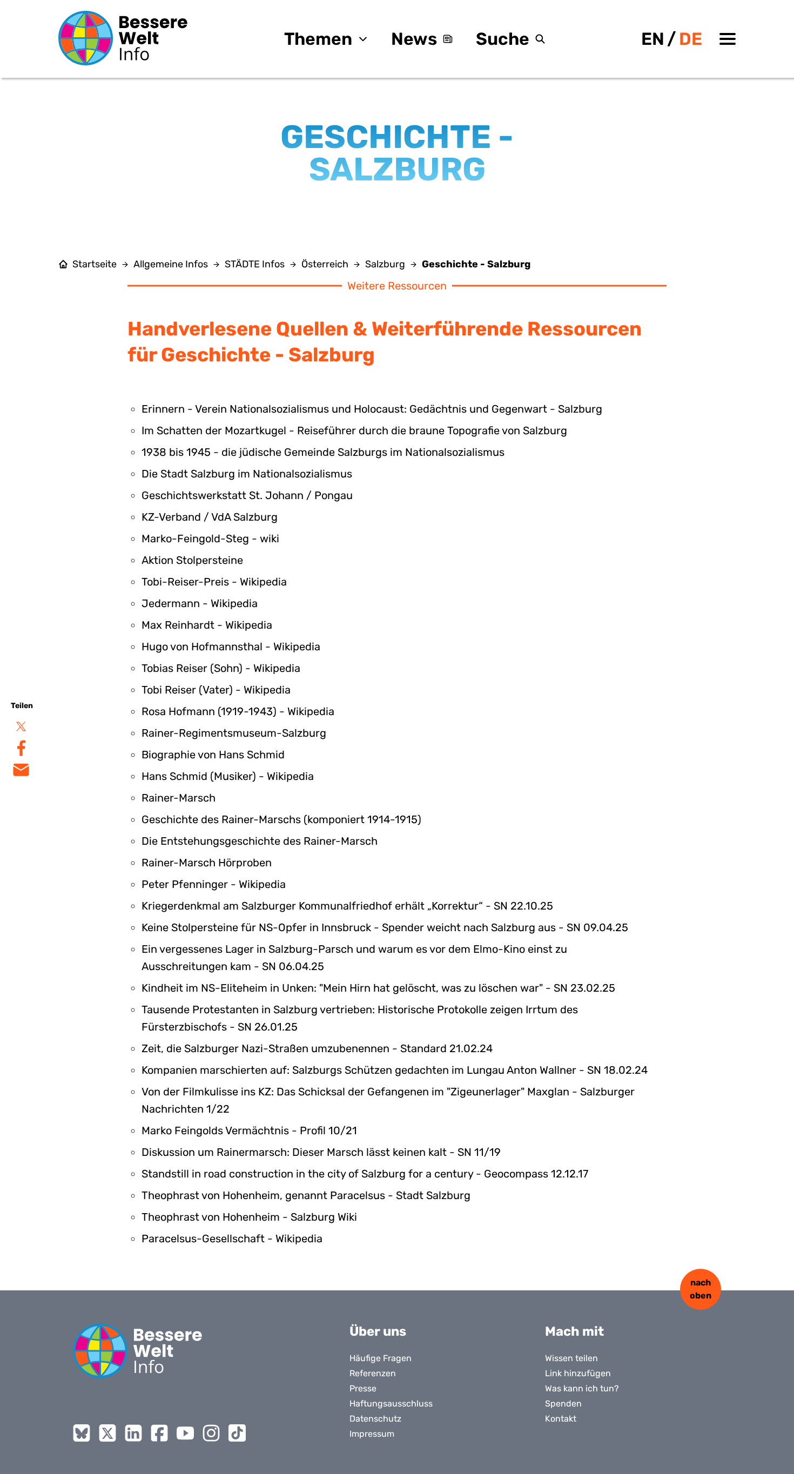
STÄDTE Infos (255, 264)
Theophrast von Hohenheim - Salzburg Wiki (249, 1216)
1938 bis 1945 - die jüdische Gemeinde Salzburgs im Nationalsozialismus (323, 452)
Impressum (371, 1434)
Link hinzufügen (578, 1373)
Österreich (324, 264)
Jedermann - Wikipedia (200, 603)
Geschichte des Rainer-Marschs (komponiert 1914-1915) (281, 819)
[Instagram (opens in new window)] (211, 1433)
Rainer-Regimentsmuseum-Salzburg (234, 732)
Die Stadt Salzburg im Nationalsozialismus (247, 473)
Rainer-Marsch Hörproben (207, 862)
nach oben (700, 1289)
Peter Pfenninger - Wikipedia (214, 884)
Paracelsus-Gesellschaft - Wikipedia (232, 1238)
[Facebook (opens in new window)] (159, 1433)
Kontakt (560, 1419)
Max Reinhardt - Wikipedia (207, 624)
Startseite (94, 264)
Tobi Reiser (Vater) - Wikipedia (216, 689)
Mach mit (574, 1331)
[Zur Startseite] (123, 38)
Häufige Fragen (380, 1358)
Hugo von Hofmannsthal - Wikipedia (231, 646)
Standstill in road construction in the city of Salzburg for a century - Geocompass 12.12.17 (365, 1173)
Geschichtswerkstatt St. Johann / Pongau (247, 495)
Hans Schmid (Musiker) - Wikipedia (228, 776)
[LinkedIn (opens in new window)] (133, 1433)
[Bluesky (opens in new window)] (81, 1433)
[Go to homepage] (138, 1351)
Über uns (377, 1331)
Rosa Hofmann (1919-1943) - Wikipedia (238, 711)
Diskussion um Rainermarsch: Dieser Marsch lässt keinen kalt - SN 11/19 (321, 1152)
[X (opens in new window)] (107, 1433)
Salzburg (385, 264)
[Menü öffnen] (727, 39)
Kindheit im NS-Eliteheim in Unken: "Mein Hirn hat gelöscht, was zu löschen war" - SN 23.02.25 (378, 987)
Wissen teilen (571, 1358)
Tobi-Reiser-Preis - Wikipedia (214, 581)
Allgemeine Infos (170, 264)
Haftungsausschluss (391, 1403)
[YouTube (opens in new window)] (185, 1433)
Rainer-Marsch (179, 797)
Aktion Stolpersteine (192, 560)
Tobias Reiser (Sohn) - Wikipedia (221, 668)
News (414, 39)
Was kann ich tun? (582, 1388)
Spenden (563, 1403)
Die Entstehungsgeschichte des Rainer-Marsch (260, 840)
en (652, 39)
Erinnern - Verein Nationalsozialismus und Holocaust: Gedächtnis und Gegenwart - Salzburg (372, 408)
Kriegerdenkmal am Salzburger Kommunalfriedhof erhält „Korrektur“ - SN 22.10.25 (347, 905)
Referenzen (372, 1373)
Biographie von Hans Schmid (213, 754)
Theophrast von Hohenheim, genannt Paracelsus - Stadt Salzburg (306, 1195)
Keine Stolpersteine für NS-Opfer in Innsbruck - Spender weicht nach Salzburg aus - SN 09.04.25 (385, 927)
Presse (362, 1388)
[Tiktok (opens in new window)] (237, 1433)
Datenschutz (375, 1419)
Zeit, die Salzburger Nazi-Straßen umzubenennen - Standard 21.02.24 (317, 1048)
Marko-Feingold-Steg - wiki (210, 538)
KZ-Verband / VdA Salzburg (210, 516)
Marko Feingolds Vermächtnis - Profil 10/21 (249, 1130)
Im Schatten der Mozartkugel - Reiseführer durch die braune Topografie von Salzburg (354, 430)
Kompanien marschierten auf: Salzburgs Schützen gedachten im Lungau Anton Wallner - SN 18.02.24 (395, 1070)
